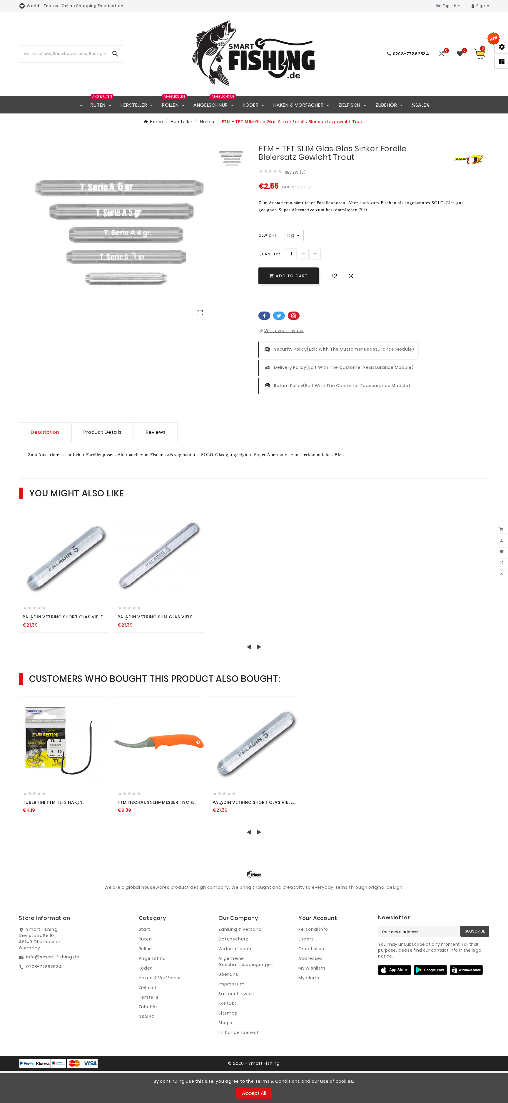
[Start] (81, 104)
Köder (145, 968)
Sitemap (228, 1013)
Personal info (313, 929)
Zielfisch (148, 987)
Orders (306, 939)
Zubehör (148, 1007)
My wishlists (312, 968)
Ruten (145, 939)
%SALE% (147, 1017)
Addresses (310, 958)
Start (144, 929)
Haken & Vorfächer (160, 978)
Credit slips (311, 949)
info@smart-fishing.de (52, 957)
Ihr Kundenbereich (239, 1032)
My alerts (308, 978)
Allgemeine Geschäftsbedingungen (246, 961)
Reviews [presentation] (156, 432)
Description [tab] (45, 432)
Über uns (228, 974)
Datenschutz (233, 939)
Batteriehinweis (236, 994)
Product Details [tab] (102, 432)
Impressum (231, 984)
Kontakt (227, 1003)
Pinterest (294, 316)
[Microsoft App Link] (466, 970)
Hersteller (150, 997)
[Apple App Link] (394, 970)
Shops (225, 1023)
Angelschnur (153, 958)
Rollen (145, 949)
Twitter (279, 316)
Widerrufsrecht (235, 949)
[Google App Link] (430, 970)
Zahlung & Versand (240, 929)
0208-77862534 (44, 967)
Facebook (264, 316)
